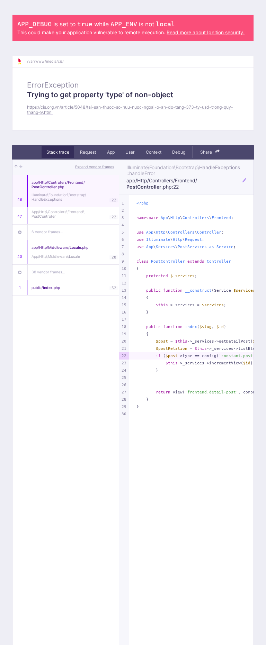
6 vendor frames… (47, 232)
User (130, 152)
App (111, 152)
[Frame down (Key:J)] (21, 167)
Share (206, 152)
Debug (178, 152)
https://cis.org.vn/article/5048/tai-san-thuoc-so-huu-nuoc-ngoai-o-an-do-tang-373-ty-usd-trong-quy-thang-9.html (130, 110)
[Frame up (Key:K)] (16, 167)
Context (153, 152)
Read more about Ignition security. (206, 32)
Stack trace (57, 152)
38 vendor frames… (48, 272)
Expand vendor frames (94, 167)
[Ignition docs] (22, 61)
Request (88, 152)
